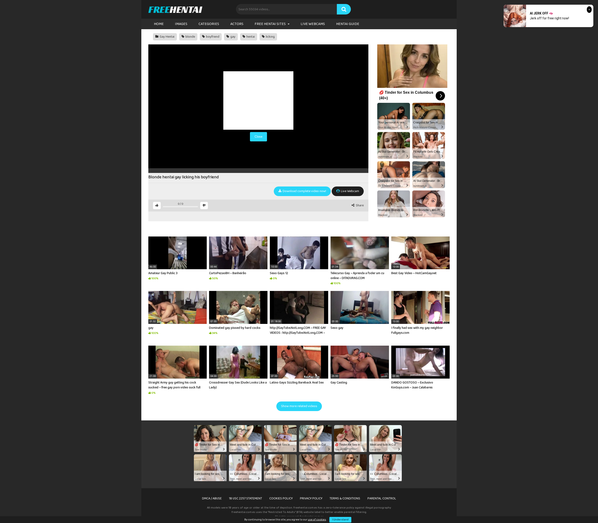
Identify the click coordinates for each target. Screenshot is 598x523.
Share (359, 205)
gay (232, 36)
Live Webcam (349, 191)
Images (181, 24)
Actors (236, 24)
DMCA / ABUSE (212, 498)
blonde (190, 36)
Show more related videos (299, 406)
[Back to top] (582, 509)
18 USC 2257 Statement (245, 498)
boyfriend (212, 36)
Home (159, 24)
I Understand (340, 519)
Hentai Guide (347, 24)
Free (175, 9)
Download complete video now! (304, 191)
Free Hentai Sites (270, 24)
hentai (250, 36)
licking (270, 36)
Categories (209, 24)
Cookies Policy (281, 498)
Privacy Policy (311, 498)
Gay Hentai (166, 36)
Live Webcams (313, 24)
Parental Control (381, 498)
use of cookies (317, 519)
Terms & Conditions (345, 498)
